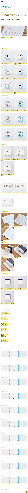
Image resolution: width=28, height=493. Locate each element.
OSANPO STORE (5, 6)
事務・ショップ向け (4, 325)
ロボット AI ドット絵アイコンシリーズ (19, 78)
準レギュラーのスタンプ (4, 339)
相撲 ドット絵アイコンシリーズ (5, 63)
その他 (2, 314)
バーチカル (15, 226)
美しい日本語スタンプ (4, 341)
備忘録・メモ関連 (3, 329)
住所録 (2, 240)
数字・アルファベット (4, 334)
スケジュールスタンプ (5, 242)
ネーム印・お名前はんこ (4, 324)
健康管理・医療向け (4, 328)
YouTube (17, 19)
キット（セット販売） (4, 319)
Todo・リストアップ (4, 312)
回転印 (2, 330)
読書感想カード (3, 226)
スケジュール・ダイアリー (5, 323)
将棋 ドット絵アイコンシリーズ (5, 78)
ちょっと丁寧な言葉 (5, 95)
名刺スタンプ (4, 144)
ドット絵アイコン (4, 48)
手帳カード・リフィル (5, 211)
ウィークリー (3, 271)
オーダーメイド (3, 318)
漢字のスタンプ (3, 340)
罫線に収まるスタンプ (5, 273)
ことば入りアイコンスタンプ (5, 313)
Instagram (13, 19)
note (19, 19)
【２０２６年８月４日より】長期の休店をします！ (8, 14)
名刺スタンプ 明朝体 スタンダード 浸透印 (20, 159)
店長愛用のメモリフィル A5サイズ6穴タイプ (7, 37)
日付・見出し (3, 335)
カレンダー (3, 257)
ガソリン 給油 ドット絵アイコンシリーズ (7, 92)
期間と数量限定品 (3, 336)
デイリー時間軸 (16, 257)
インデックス (3, 317)
